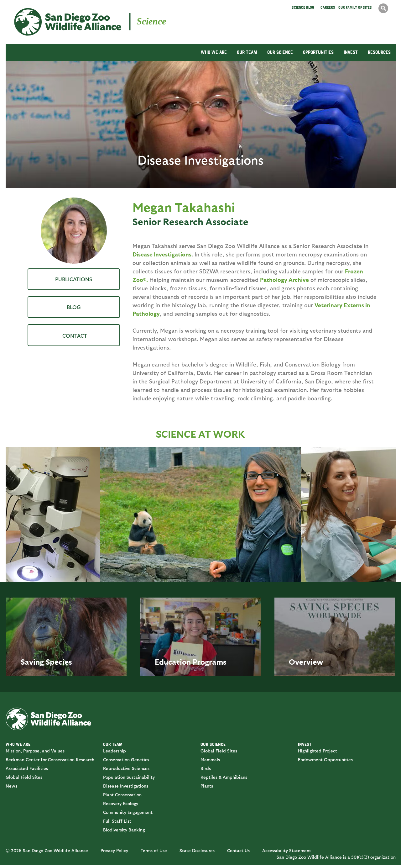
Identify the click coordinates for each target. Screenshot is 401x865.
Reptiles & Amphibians (223, 777)
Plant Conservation (122, 794)
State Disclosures (197, 850)
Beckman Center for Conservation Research (50, 759)
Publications (73, 279)
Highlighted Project (317, 750)
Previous (108, 509)
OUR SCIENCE (280, 52)
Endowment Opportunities (325, 759)
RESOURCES (379, 52)
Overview (306, 661)
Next (293, 509)
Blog (74, 307)
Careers (327, 7)
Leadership (114, 750)
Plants (206, 786)
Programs (210, 661)
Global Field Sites (24, 777)
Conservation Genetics (126, 759)
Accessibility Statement (286, 850)
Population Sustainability (129, 777)
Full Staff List (117, 821)
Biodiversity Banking (124, 829)
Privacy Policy (114, 850)
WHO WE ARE (214, 52)
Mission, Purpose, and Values (35, 750)
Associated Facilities (27, 768)
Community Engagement (128, 812)
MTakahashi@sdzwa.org (74, 335)
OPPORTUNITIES (318, 52)
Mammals (210, 759)
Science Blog (303, 7)
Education (173, 661)
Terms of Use (154, 850)
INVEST (351, 52)
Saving (32, 661)
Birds (205, 768)
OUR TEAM (247, 52)
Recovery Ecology (120, 803)
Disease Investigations (162, 254)
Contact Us (238, 850)
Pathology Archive (284, 279)
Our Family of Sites (355, 7)
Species (59, 661)
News (11, 786)
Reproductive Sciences (126, 768)
